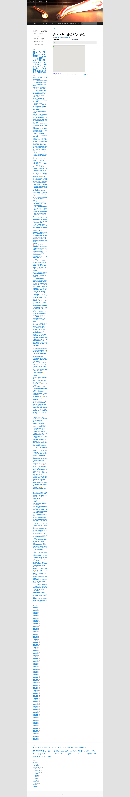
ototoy (41, 70)
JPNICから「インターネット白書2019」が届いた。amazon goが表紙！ (40, 257)
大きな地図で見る (57, 73)
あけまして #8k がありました (39, 312)
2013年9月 (35, 700)
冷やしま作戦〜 (36, 590)
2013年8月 (35, 701)
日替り (74, 754)
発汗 (91, 754)
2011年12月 (35, 728)
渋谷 (36, 780)
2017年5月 (35, 649)
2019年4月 (35, 615)
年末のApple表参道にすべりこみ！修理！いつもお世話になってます (40, 320)
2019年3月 (35, 617)
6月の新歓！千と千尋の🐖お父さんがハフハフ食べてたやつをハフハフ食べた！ (40, 160)
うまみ (59, 751)
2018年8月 (35, 628)
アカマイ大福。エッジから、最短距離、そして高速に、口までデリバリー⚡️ (40, 297)
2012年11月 (35, 716)
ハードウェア (40, 753)
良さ (41, 66)
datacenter (46, 747)
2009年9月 (35, 735)
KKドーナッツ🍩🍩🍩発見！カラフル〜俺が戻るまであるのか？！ (40, 536)
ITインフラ (63, 747)
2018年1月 (35, 639)
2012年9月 (35, 717)
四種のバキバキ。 (37, 498)
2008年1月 (35, 736)
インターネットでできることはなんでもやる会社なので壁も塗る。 (40, 525)
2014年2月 (35, 692)
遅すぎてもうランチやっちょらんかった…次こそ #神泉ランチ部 (40, 460)
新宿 (36, 776)
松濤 (36, 778)
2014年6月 (35, 685)
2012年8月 (35, 719)
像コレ (36, 69)
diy (49, 747)
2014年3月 (35, 690)
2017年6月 (35, 647)
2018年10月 (35, 625)
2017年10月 (35, 644)
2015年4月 (35, 669)
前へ (54, 28)
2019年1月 (35, 620)
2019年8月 (35, 609)
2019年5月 (35, 614)
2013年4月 (35, 708)
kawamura (67, 37)
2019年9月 (35, 607)
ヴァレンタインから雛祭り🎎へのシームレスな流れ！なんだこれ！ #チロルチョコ (40, 262)
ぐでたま (63, 751)
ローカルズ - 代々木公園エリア (39, 40)
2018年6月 (35, 631)
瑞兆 (88, 754)
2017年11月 (35, 642)
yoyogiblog (66, 75)
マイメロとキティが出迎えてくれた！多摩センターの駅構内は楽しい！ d (40, 100)
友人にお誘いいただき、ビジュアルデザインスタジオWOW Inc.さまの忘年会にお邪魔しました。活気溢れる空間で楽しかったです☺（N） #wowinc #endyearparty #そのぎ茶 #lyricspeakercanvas (40, 327)
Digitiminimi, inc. (65, 794)
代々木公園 (60, 23)
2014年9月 (35, 680)
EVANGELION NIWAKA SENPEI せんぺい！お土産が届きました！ (40, 135)
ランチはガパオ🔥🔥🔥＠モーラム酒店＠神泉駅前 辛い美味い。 (39, 488)
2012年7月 (35, 720)
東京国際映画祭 (79, 754)
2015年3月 (35, 671)
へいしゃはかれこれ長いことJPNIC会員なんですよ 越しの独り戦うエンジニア (40, 359)
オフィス (40, 23)
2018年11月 (35, 623)
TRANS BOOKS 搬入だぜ (38, 386)
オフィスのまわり (52, 23)
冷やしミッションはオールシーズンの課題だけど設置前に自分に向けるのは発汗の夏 (40, 511)
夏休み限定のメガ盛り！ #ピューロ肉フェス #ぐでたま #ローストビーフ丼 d (40, 95)
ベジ (41, 64)
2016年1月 (35, 657)
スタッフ (72, 23)
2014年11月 (35, 677)
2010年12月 (35, 730)
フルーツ (52, 754)
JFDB (67, 747)
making (78, 747)
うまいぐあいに (41, 68)
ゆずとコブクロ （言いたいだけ (40, 450)
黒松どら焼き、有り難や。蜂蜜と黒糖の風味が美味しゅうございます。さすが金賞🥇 (40, 371)
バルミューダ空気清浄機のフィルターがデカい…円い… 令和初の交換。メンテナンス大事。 (40, 208)
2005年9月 (35, 739)
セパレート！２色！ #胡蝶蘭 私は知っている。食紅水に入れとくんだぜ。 (40, 198)
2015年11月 (35, 658)
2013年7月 (35, 703)
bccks (35, 747)
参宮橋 (36, 775)
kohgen (71, 747)
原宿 (36, 773)
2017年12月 (35, 641)
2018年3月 (35, 636)
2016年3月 (35, 653)
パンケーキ (47, 754)
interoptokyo (57, 747)
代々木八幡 (37, 772)
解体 (42, 756)
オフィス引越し (78, 751)
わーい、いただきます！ (38, 391)
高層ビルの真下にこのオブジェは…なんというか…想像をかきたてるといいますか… (40, 447)
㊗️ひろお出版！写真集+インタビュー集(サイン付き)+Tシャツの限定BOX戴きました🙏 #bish (40, 246)
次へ (95, 28)
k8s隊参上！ (36, 243)
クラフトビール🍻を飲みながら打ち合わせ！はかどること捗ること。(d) (40, 125)
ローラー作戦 (64, 754)
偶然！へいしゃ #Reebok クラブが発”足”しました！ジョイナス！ (40, 552)
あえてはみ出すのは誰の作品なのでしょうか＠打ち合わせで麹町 (40, 484)
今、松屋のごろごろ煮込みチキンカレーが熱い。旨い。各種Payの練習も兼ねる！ (40, 203)
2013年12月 (35, 695)
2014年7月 (35, 684)
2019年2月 (35, 618)
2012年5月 (35, 724)
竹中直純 (66, 23)
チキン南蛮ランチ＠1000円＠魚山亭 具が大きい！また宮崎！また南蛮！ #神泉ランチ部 (40, 339)
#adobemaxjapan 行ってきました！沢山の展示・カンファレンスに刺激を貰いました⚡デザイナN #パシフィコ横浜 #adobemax (40, 396)
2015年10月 (35, 660)
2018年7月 (35, 629)
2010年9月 (35, 731)
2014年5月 (35, 687)
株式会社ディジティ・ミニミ (39, 43)
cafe (40, 747)
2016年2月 (35, 655)
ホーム (34, 23)
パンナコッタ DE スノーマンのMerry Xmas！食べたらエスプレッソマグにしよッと (40, 315)
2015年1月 (35, 674)
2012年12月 (35, 714)
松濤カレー (85, 754)
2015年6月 (35, 666)
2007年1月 (35, 738)
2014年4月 (35, 688)
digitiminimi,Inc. (36, 46)
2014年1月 (35, 693)
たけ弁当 (71, 75)
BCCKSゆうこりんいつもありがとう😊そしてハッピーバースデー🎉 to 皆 (40, 570)
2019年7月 (35, 610)
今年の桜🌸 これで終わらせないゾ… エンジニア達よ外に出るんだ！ (40, 240)
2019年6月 (35, 612)
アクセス (45, 23)
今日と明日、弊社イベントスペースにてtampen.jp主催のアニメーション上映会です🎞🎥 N (40, 104)
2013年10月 (35, 698)
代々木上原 (37, 770)
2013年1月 (35, 712)
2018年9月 (35, 626)
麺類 (45, 64)
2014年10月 (35, 679)
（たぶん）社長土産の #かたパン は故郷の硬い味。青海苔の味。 (40, 155)
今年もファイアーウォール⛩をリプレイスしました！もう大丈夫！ (40, 302)
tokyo (86, 747)
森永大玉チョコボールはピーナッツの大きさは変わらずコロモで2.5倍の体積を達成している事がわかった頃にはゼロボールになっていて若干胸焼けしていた (40, 546)
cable (38, 747)
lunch (75, 747)
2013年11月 (35, 696)
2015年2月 (35, 673)
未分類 (34, 784)
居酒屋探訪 (41, 71)
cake (42, 747)
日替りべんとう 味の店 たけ (40, 60)
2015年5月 (35, 668)
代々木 (36, 769)
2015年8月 (35, 663)
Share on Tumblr (75, 39)
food (52, 747)
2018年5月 (35, 633)
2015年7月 (35, 665)
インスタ (77, 23)
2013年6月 (35, 704)
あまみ (46, 751)
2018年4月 (35, 634)
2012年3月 (35, 725)
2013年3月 (35, 709)
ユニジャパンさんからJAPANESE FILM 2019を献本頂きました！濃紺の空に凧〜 (40, 232)
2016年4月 (35, 652)
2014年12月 (35, 676)
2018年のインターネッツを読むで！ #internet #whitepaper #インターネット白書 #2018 (40, 600)
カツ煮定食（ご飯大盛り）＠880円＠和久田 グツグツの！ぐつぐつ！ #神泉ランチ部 (40, 277)
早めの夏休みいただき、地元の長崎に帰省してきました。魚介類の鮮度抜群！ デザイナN (40, 130)
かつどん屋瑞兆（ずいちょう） (39, 56)
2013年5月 (35, 706)
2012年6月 (35, 722)
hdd (53, 747)
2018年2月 (35, 637)
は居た (71, 751)
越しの (45, 756)
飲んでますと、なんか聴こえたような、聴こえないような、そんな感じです (40, 581)
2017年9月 (35, 645)
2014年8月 (35, 682)
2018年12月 (35, 622)
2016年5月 (35, 650)
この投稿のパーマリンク (87, 75)
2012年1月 (35, 727)
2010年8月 (35, 733)
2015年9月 (35, 661)
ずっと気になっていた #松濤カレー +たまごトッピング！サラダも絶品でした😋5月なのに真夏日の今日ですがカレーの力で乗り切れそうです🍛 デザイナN (40, 176)
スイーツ (36, 66)
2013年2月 (35, 711)
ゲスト (38, 62)
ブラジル (56, 754)
